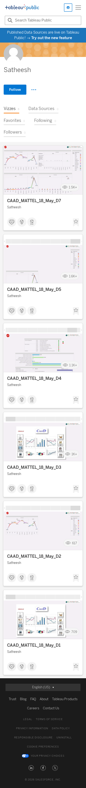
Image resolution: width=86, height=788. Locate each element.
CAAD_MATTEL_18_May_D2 (34, 556)
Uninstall (64, 737)
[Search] (9, 20)
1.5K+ (73, 187)
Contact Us (51, 708)
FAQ (33, 699)
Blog (23, 699)
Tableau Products (65, 699)
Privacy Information (32, 728)
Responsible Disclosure (33, 737)
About (44, 699)
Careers (33, 708)
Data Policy (61, 728)
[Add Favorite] (76, 222)
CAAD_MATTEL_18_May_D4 (34, 378)
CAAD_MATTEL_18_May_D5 (34, 289)
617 (74, 543)
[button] (31, 768)
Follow (15, 89)
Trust (12, 699)
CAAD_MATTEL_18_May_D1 (34, 645)
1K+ (74, 454)
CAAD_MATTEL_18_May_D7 (34, 200)
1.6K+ (73, 276)
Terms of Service (49, 719)
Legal (27, 719)
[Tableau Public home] (22, 8)
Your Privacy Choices (47, 755)
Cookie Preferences (43, 746)
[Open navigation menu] (78, 8)
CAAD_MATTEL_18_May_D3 (34, 467)
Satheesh (14, 207)
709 (74, 632)
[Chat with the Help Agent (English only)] (68, 7)
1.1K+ (73, 365)
